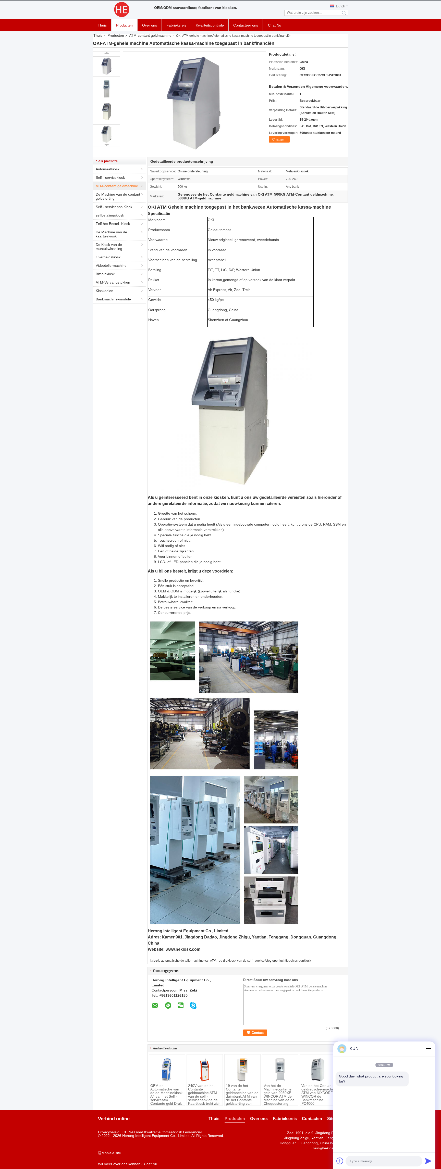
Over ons (149, 25)
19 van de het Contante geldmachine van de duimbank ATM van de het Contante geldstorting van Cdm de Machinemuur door (242, 1098)
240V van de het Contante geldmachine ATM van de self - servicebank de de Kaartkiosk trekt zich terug (204, 1096)
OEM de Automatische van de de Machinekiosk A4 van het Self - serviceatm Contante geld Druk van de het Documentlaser (166, 1098)
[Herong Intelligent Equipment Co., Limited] (121, 10)
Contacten (312, 1118)
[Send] (428, 1160)
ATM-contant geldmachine (150, 35)
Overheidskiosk (108, 257)
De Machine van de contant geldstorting (118, 196)
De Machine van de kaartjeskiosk (111, 234)
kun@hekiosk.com (328, 1148)
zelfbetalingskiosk (110, 215)
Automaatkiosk (107, 169)
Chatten (278, 139)
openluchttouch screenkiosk (291, 960)
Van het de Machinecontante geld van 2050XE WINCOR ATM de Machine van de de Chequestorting (279, 1094)
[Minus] (428, 1049)
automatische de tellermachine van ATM (188, 960)
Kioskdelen (104, 291)
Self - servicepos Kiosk (114, 207)
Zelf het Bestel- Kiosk (113, 224)
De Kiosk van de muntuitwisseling (109, 247)
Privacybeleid (108, 1132)
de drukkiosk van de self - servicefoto (244, 960)
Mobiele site (111, 1153)
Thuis (102, 25)
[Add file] (340, 1160)
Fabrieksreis (176, 25)
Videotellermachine (111, 265)
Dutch (340, 6)
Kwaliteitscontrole (210, 25)
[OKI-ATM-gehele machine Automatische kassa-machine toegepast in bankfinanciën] (106, 66)
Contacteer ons (245, 25)
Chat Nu (274, 25)
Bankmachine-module (113, 299)
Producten (124, 25)
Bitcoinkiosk (105, 274)
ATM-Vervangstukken (113, 282)
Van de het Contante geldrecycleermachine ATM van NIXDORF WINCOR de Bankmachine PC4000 (318, 1094)
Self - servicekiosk (110, 177)
